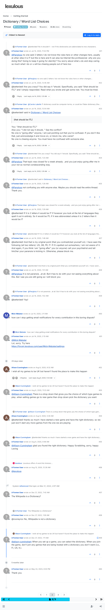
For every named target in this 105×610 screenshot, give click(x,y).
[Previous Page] (41, 595)
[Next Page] (64, 595)
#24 (100, 158)
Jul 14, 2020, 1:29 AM (40, 209)
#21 (100, 51)
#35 (100, 442)
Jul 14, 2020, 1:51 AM (40, 270)
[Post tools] (99, 71)
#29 (100, 296)
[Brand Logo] (14, 6)
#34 (100, 416)
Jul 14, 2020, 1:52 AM (40, 296)
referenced (24, 486)
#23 (100, 109)
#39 (100, 538)
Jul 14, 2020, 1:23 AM (40, 158)
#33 (100, 390)
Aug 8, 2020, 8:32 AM (45, 367)
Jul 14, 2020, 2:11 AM (39, 314)
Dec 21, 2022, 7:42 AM (41, 492)
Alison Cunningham (20, 367)
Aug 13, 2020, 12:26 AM (41, 467)
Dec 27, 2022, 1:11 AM (40, 538)
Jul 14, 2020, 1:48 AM (40, 238)
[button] (3, 606)
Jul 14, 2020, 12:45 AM (41, 83)
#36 (100, 467)
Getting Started (21, 27)
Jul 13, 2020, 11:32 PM (40, 51)
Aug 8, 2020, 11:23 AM (40, 390)
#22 (100, 83)
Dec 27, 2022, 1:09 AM (40, 515)
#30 (100, 314)
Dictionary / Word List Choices (45, 112)
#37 (100, 492)
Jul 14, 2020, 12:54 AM (41, 109)
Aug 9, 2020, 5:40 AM (45, 416)
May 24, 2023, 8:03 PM (41, 569)
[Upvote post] (90, 71)
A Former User (21, 47)
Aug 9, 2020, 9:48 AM (40, 442)
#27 (100, 238)
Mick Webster (17, 314)
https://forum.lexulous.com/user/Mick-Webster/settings (38, 346)
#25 (100, 184)
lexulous (18, 463)
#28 (100, 270)
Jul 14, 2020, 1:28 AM (40, 184)
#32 (100, 367)
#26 (100, 209)
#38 (100, 515)
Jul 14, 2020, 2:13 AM (40, 336)
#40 (100, 569)
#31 (100, 336)
